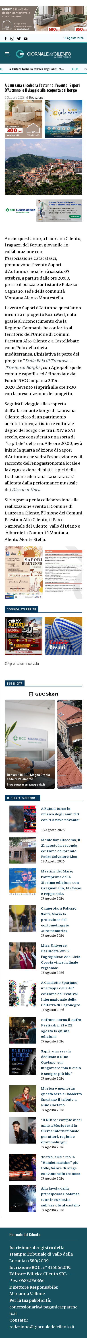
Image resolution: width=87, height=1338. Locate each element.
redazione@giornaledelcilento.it (42, 1326)
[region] (43, 744)
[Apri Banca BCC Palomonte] (30, 744)
